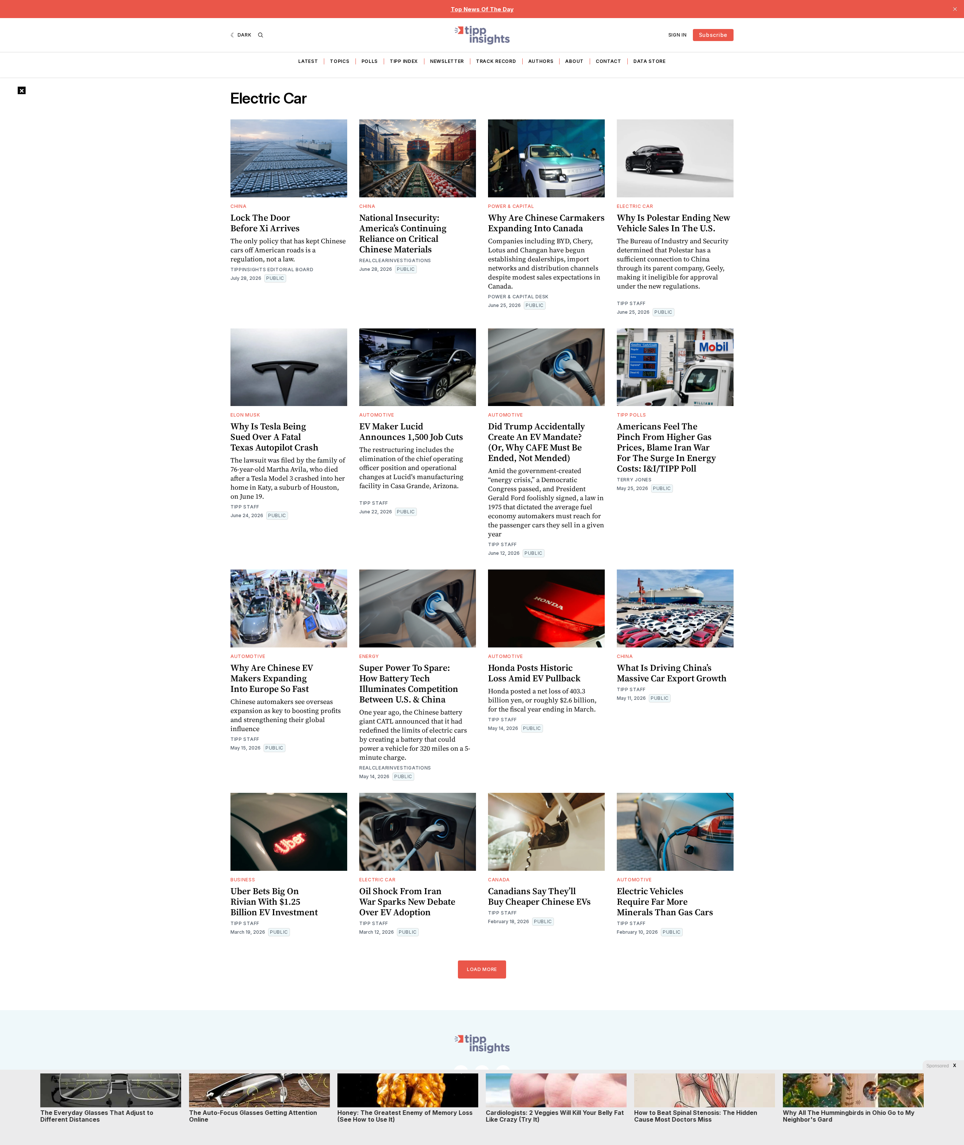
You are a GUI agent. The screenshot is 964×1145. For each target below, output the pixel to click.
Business (242, 879)
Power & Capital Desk (518, 296)
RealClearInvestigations (395, 260)
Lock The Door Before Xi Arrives (265, 222)
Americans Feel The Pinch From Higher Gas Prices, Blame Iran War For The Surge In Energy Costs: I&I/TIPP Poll (666, 447)
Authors (541, 61)
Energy (369, 656)
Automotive (376, 415)
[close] (955, 9)
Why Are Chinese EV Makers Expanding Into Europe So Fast (271, 678)
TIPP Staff (631, 303)
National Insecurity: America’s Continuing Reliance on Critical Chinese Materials (403, 233)
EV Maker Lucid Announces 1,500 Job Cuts (411, 431)
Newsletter (447, 61)
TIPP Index (404, 61)
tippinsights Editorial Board (272, 269)
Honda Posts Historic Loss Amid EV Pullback (534, 672)
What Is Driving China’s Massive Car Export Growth (672, 672)
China (238, 206)
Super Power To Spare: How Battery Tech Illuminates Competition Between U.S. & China (408, 683)
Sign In (677, 35)
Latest (308, 61)
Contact (608, 61)
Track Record (496, 61)
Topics (339, 61)
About (574, 61)
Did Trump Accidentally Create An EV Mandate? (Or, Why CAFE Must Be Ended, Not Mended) (536, 442)
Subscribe (713, 35)
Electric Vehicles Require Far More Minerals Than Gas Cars (665, 901)
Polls (370, 61)
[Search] (261, 35)
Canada (499, 879)
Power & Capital (511, 206)
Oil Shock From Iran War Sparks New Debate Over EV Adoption (407, 901)
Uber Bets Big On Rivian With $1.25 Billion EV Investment (274, 901)
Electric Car (635, 206)
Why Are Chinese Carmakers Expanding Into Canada (546, 222)
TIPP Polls (631, 415)
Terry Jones (634, 479)
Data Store (649, 61)
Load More (482, 969)
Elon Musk (245, 415)
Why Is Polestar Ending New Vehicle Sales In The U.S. (673, 222)
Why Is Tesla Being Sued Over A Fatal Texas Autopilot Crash (274, 436)
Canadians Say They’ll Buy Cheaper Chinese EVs (539, 896)
